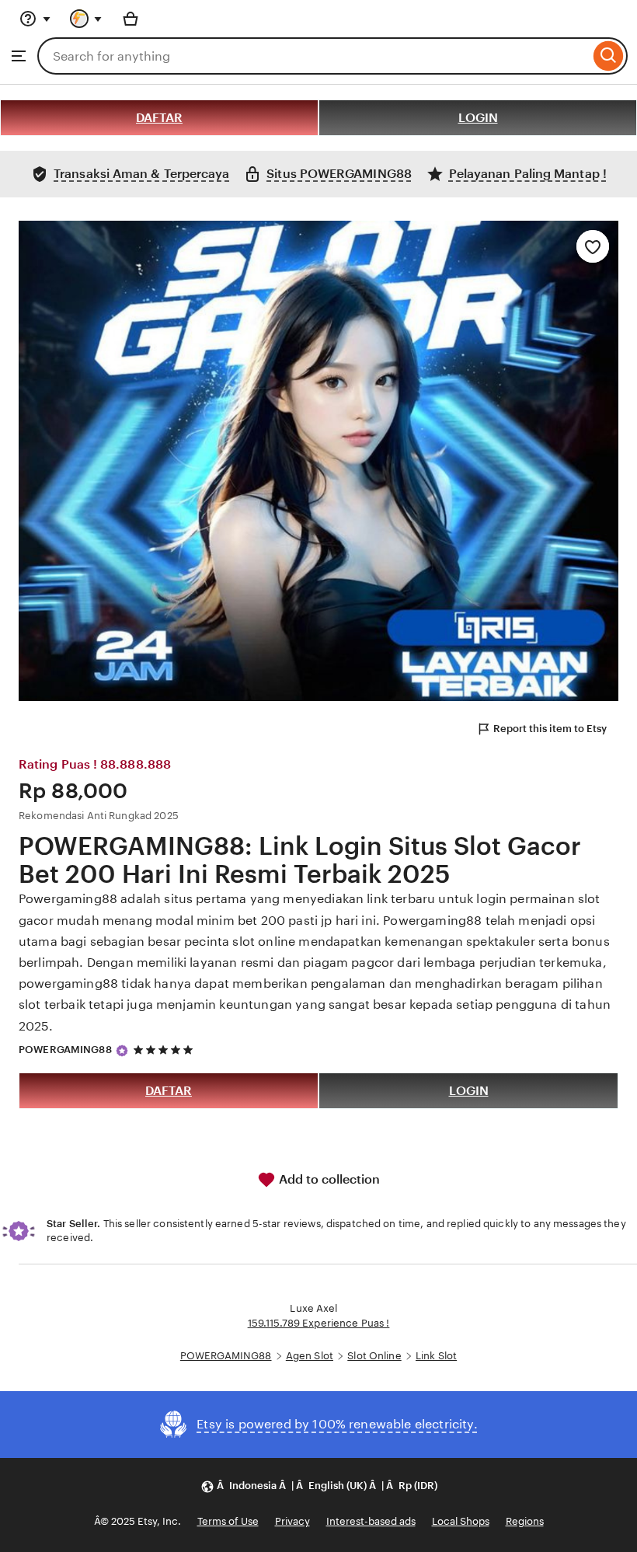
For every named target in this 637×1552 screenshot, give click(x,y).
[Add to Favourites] (592, 246)
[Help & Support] (35, 18)
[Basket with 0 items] (130, 18)
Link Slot (436, 1356)
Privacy (292, 1521)
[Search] (609, 56)
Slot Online (374, 1356)
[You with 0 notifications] (86, 18)
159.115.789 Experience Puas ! (319, 1323)
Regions (525, 1521)
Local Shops (460, 1521)
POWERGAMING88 (65, 1049)
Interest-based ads (371, 1521)
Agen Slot (309, 1356)
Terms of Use (228, 1521)
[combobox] (313, 56)
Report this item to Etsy (550, 728)
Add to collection (328, 1179)
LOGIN (478, 117)
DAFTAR (159, 117)
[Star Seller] (122, 1050)
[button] (319, 1486)
